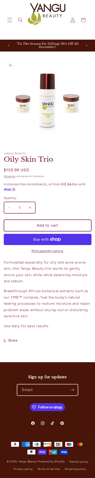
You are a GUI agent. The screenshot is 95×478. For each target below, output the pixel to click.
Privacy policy (23, 469)
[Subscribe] (72, 390)
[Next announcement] (86, 45)
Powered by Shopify (51, 461)
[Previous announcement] (8, 45)
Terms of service (49, 469)
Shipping (9, 176)
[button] (9, 20)
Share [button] (12, 340)
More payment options (47, 251)
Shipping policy (75, 469)
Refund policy (78, 461)
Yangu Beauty (28, 461)
